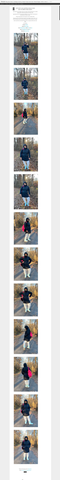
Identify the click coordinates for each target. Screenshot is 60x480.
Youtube (7, 3)
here (28, 27)
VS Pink (26, 24)
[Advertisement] (42, 22)
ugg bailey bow (29, 470)
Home (9, 3)
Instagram (12, 3)
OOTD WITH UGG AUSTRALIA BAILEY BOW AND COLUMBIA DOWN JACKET (25, 8)
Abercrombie (26, 26)
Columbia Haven (22, 27)
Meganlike (29, 468)
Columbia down (24, 470)
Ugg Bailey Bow (24, 29)
